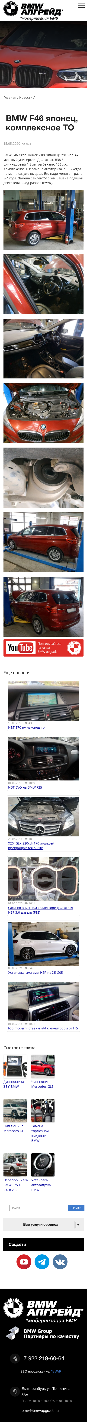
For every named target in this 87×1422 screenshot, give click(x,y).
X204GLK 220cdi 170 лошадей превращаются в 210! (31, 845)
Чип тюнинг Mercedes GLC (14, 1128)
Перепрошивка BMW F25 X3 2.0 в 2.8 (15, 1185)
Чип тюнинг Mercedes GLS (42, 1084)
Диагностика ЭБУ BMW (13, 1084)
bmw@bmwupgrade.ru (40, 1411)
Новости (25, 97)
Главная (9, 97)
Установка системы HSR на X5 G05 (35, 972)
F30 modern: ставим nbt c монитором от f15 (43, 1028)
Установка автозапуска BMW (41, 1185)
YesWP (56, 1371)
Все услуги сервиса (51, 1224)
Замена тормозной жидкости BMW (40, 1133)
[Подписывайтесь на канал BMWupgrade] (43, 654)
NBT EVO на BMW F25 (25, 787)
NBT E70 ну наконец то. (26, 727)
